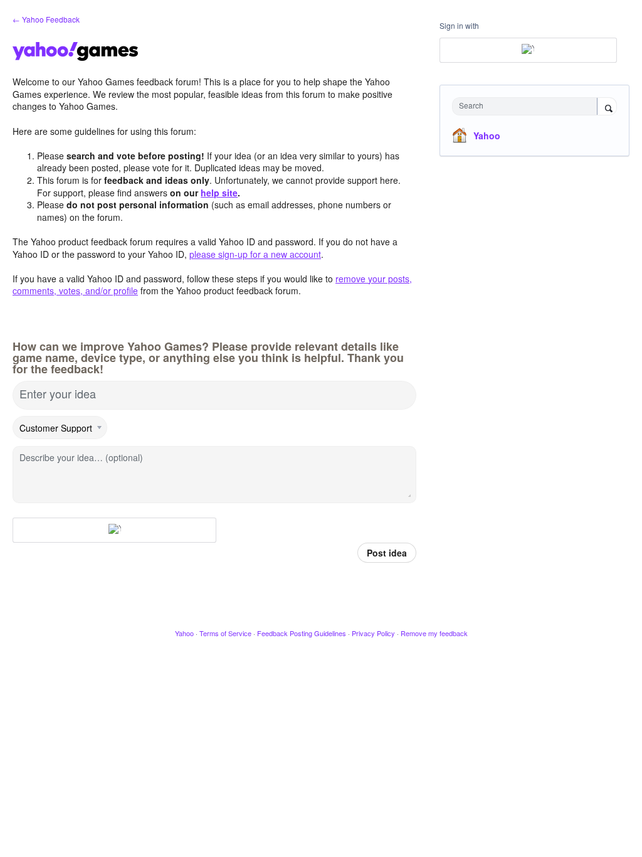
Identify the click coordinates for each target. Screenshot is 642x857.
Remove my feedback (434, 633)
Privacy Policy (373, 633)
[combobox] (527, 106)
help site (219, 192)
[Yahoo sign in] (114, 530)
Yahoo (486, 135)
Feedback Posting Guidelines (301, 633)
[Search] (607, 107)
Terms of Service (225, 633)
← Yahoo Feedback (46, 19)
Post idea (387, 552)
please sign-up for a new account (255, 254)
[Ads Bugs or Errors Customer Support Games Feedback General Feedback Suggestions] (60, 428)
